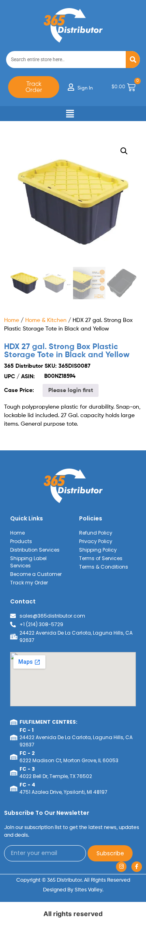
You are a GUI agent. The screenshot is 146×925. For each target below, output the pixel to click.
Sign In (85, 88)
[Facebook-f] (136, 866)
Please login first (70, 390)
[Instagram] (121, 866)
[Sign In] (71, 87)
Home (11, 320)
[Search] (133, 59)
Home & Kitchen (46, 320)
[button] (70, 113)
